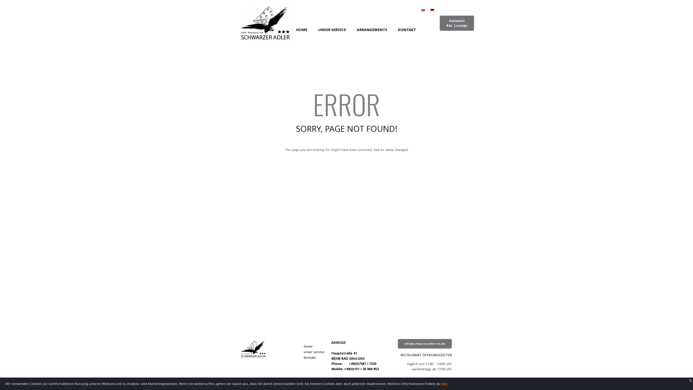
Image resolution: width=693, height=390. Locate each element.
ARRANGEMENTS (372, 29)
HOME (301, 29)
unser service (314, 352)
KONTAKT (407, 29)
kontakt (310, 357)
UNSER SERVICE (332, 29)
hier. (444, 384)
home (308, 346)
